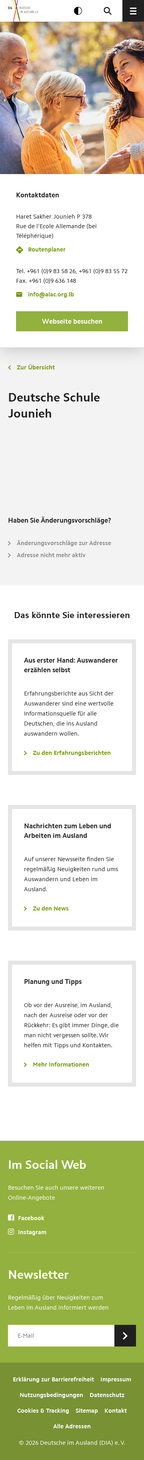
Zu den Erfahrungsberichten (72, 752)
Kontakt (115, 1410)
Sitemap (87, 1410)
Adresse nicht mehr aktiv (51, 555)
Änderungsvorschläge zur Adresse (64, 543)
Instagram (31, 1232)
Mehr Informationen (61, 1064)
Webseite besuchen (72, 321)
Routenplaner (47, 249)
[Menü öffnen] (133, 11)
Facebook (30, 1218)
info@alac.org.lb (51, 294)
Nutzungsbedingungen (51, 1395)
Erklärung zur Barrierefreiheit (53, 1379)
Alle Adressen (72, 1426)
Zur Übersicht (36, 367)
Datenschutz (107, 1395)
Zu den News (51, 908)
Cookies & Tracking (43, 1410)
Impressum (115, 1379)
